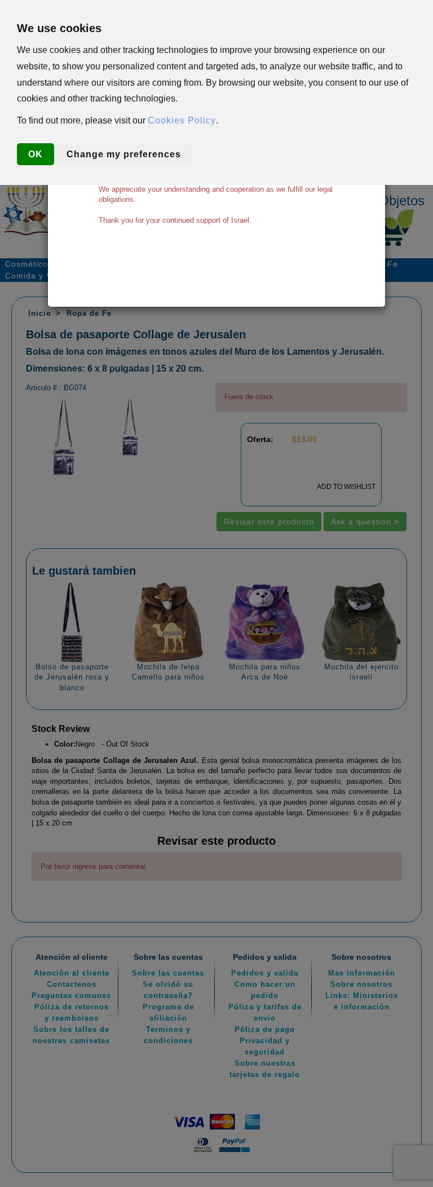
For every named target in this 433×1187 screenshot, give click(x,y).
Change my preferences (124, 154)
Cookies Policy (182, 120)
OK (35, 154)
